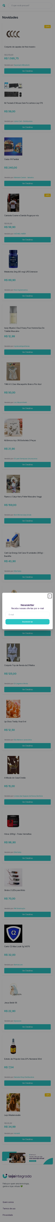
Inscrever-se (27, 622)
